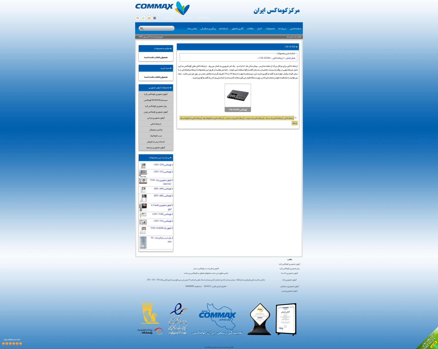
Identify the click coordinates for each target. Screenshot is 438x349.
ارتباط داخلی (156, 123)
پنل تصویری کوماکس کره (156, 106)
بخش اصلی (290, 58)
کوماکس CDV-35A (162, 172)
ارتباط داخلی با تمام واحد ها (191, 118)
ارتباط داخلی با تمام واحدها (213, 118)
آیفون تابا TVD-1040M (161, 228)
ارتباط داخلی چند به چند (234, 118)
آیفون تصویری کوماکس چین (156, 111)
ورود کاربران (167, 18)
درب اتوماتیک (156, 135)
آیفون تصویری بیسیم (156, 147)
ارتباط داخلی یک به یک (274, 118)
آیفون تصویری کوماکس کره (156, 94)
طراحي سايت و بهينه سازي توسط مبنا (219, 347)
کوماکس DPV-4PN (162, 189)
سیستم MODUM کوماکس (156, 100)
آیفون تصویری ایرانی (156, 117)
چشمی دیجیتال (155, 129)
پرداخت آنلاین (204, 18)
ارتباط (295, 123)
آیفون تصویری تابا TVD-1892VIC (160, 182)
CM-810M (265, 58)
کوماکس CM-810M (238, 110)
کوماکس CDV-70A (162, 221)
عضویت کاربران (185, 18)
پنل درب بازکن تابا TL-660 (161, 240)
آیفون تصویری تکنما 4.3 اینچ (161, 207)
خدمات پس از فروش (156, 141)
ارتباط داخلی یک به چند (255, 118)
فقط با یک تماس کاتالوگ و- (290, 37)
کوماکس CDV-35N (162, 165)
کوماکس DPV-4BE (162, 196)
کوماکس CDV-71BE (161, 214)
